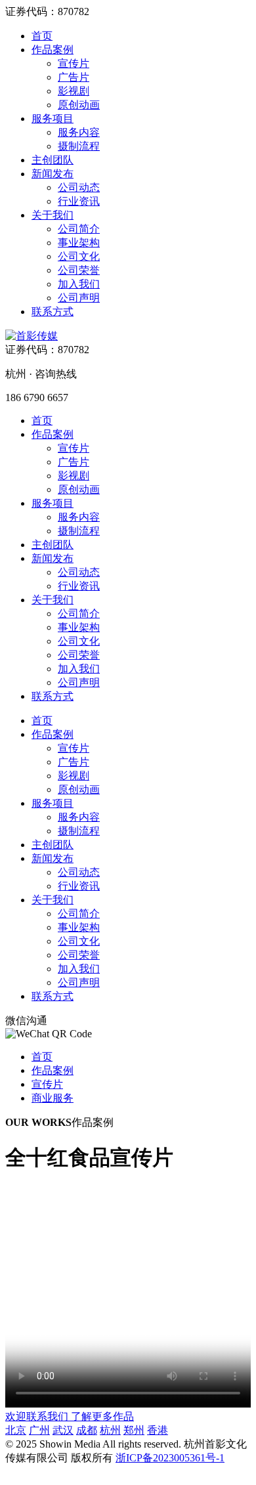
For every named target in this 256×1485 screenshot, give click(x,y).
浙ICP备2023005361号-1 (170, 1457)
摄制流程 (79, 146)
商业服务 (53, 1098)
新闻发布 (53, 173)
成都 (86, 1430)
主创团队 (53, 159)
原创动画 (79, 104)
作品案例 (53, 49)
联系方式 (53, 311)
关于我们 (53, 215)
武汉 (63, 1430)
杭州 (110, 1430)
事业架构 (79, 242)
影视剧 (73, 91)
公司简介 (79, 228)
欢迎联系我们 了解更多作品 (69, 1416)
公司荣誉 (79, 270)
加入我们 (79, 284)
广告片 (73, 77)
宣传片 (73, 63)
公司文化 (79, 256)
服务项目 (53, 118)
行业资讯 (79, 201)
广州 (39, 1430)
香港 (157, 1430)
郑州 (133, 1430)
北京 (15, 1430)
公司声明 (79, 297)
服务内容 (79, 132)
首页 (42, 35)
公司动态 (79, 187)
